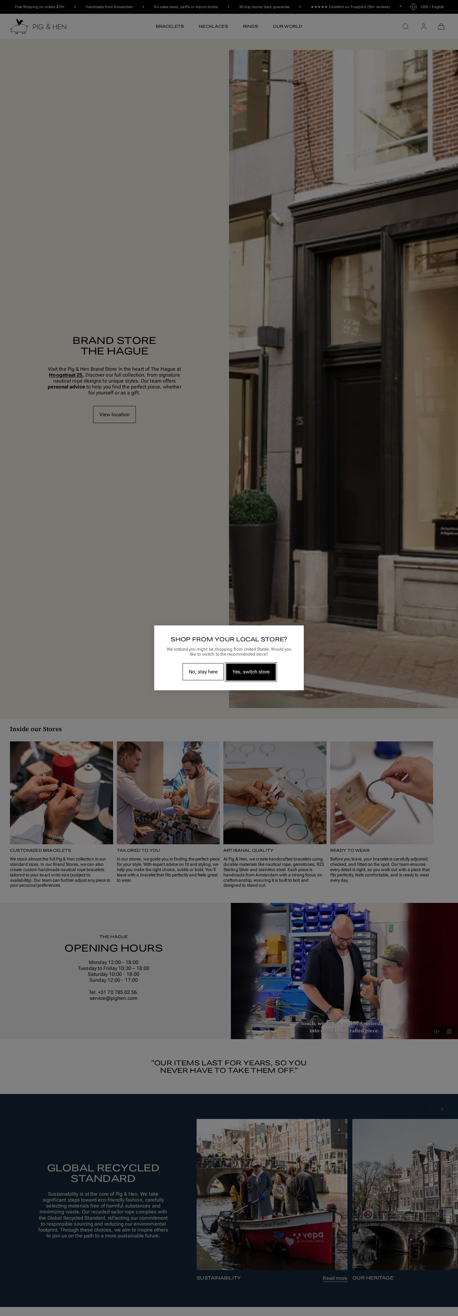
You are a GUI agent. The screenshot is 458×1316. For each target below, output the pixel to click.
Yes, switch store (251, 672)
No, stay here (203, 672)
